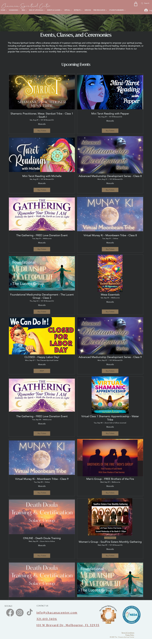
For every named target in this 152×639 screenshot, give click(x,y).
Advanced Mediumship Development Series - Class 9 (110, 357)
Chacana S (12, 5)
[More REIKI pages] (26, 10)
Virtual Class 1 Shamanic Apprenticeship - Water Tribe (110, 418)
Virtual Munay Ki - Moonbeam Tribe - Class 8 (110, 235)
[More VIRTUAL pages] (71, 10)
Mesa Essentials (110, 294)
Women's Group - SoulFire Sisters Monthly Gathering (110, 541)
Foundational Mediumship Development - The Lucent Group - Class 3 (42, 296)
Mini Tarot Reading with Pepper (110, 113)
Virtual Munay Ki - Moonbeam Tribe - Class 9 (41, 479)
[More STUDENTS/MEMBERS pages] (124, 10)
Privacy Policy (129, 635)
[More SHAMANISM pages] (18, 10)
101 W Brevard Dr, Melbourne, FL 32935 (68, 625)
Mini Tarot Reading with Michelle (41, 176)
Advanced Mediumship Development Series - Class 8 (110, 176)
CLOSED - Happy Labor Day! (42, 357)
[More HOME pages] (6, 10)
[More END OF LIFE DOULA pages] (44, 10)
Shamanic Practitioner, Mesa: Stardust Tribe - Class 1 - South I (42, 115)
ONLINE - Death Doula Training (42, 538)
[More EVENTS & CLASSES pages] (61, 10)
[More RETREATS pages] (81, 10)
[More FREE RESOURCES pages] (106, 10)
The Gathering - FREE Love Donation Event (42, 235)
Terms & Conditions (127, 633)
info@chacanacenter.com (57, 612)
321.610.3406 (47, 619)
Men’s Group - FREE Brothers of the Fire (110, 479)
